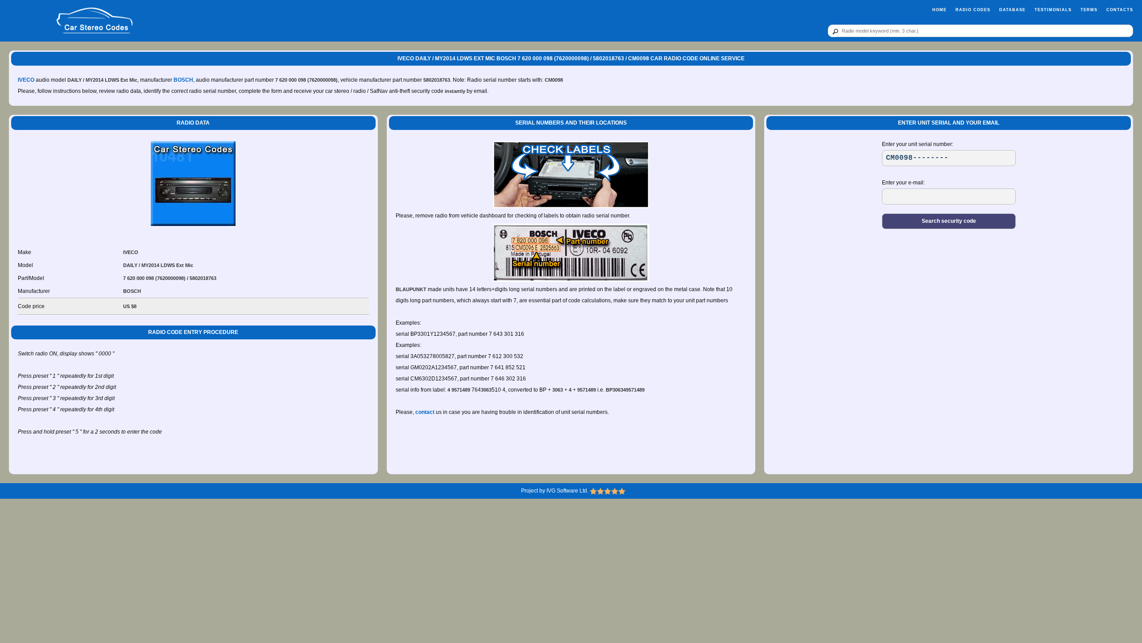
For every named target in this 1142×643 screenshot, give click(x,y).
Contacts (1119, 10)
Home (939, 10)
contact (424, 412)
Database (1012, 10)
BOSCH (183, 80)
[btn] (834, 31)
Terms (1088, 10)
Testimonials (1053, 10)
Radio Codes (973, 10)
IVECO (26, 80)
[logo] (95, 21)
